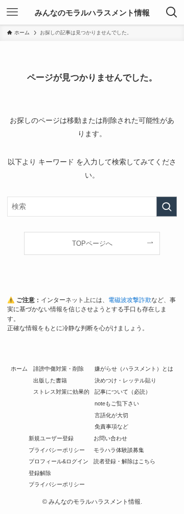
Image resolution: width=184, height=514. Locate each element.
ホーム (19, 369)
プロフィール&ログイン (58, 461)
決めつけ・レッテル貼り (125, 380)
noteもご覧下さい (117, 403)
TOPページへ (92, 243)
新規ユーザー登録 (51, 438)
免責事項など (111, 426)
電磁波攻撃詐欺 (129, 299)
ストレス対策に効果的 (61, 392)
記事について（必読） (123, 392)
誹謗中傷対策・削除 (58, 369)
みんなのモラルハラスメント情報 (92, 12)
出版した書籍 (50, 380)
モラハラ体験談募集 (119, 450)
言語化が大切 (111, 415)
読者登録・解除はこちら (124, 461)
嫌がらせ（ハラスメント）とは (134, 369)
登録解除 (40, 473)
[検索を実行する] (166, 207)
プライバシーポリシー (57, 450)
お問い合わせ (110, 438)
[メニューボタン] (12, 12)
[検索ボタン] (171, 12)
